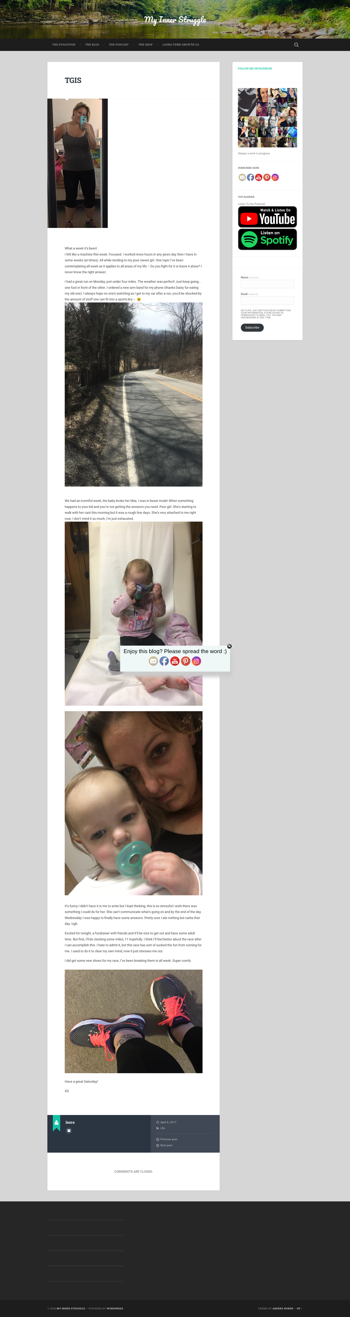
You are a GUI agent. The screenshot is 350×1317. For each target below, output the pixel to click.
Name (250, 277)
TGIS (73, 80)
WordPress (115, 1308)
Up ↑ (300, 1308)
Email (249, 294)
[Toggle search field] (296, 45)
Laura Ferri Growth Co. (181, 44)
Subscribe (252, 327)
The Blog (92, 44)
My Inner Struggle (175, 19)
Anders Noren (283, 1308)
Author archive (69, 1130)
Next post (166, 1145)
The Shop (146, 44)
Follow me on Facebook (255, 68)
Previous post (168, 1139)
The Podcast (119, 44)
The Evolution (63, 44)
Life (162, 1128)
